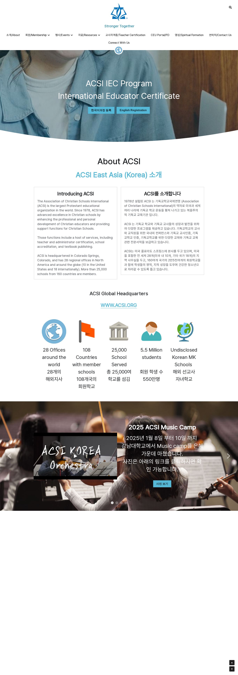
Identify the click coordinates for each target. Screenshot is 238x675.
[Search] (230, 7)
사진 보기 (162, 483)
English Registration (133, 110)
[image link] (119, 11)
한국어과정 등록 (101, 110)
